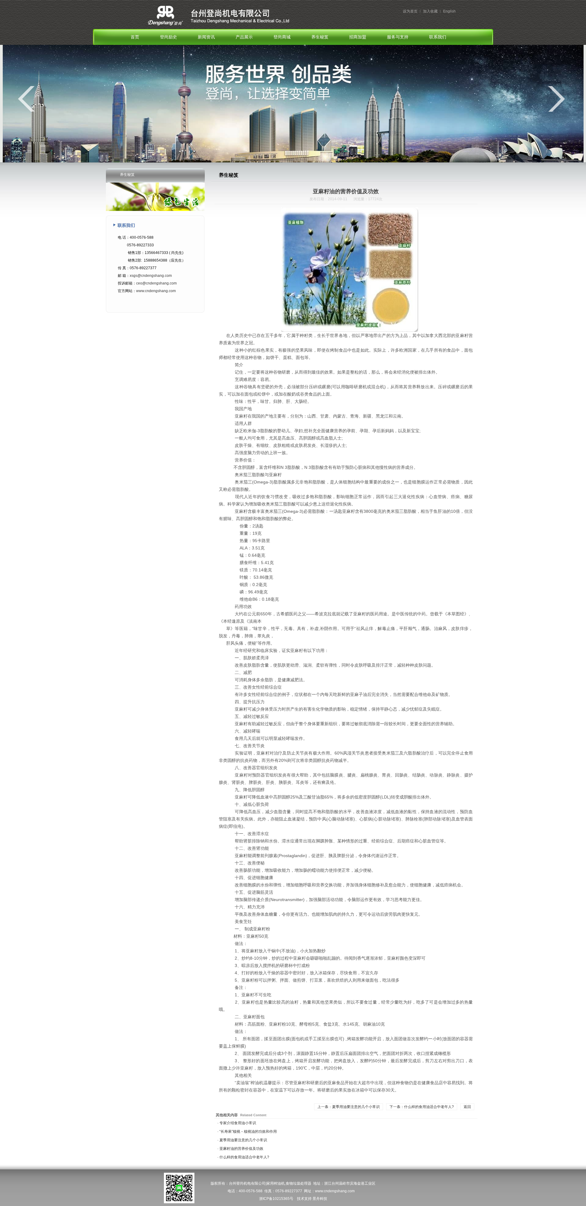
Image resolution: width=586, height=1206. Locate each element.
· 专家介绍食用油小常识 (236, 1123)
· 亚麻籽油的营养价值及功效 (240, 1148)
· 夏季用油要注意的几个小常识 (242, 1140)
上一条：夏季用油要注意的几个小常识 (348, 1107)
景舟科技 (320, 1199)
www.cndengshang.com (156, 291)
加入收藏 (430, 11)
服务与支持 (397, 37)
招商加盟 (357, 37)
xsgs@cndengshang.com (151, 275)
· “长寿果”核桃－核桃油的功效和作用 (247, 1131)
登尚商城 (282, 37)
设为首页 (410, 11)
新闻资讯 (206, 37)
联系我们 (437, 37)
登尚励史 (168, 37)
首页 (135, 37)
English (449, 11)
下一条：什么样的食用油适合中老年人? (421, 1107)
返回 (467, 1107)
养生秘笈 (319, 37)
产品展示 (244, 37)
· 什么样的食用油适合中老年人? (243, 1157)
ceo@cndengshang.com (156, 283)
